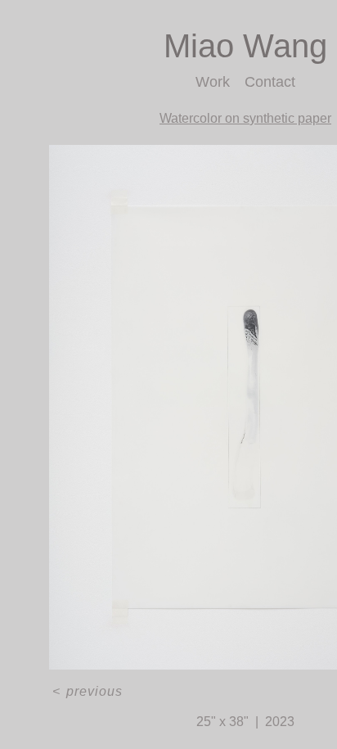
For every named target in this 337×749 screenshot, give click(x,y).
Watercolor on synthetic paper (245, 118)
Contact (270, 82)
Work (212, 82)
